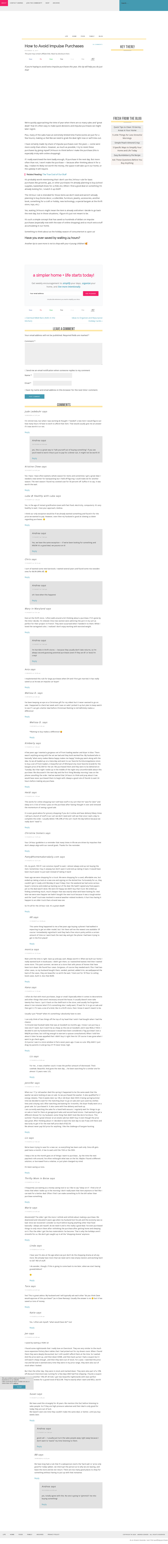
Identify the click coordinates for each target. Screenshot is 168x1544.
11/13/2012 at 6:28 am (32, 1337)
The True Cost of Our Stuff (54, 174)
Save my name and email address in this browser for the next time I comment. (62, 390)
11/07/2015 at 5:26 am (37, 726)
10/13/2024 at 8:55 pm (49, 1490)
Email (28, 383)
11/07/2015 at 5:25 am (32, 697)
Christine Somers (35, 833)
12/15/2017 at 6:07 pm (32, 470)
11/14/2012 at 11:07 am (32, 837)
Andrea (36, 440)
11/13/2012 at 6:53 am (32, 1211)
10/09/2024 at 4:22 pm (41, 1458)
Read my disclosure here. (60, 54)
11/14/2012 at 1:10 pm (32, 796)
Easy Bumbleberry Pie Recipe (127, 155)
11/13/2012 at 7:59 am (32, 1086)
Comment (30, 341)
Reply (27, 432)
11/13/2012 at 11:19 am (32, 991)
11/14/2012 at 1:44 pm (32, 747)
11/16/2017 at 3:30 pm (37, 1398)
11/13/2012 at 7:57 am (37, 1249)
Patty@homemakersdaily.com (42, 856)
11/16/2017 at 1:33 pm (32, 499)
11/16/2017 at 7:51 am (32, 612)
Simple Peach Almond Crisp (127, 142)
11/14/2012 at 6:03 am (37, 1060)
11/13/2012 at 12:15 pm (33, 953)
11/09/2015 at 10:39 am (32, 673)
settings (15, 1383)
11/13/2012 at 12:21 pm (33, 860)
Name (28, 375)
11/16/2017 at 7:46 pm (39, 537)
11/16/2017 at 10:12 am (32, 563)
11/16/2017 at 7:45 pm (39, 589)
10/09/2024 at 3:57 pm (32, 415)
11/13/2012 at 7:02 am (32, 1141)
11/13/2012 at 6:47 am (32, 1290)
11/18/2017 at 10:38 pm (37, 921)
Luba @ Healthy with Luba (40, 495)
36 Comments (97, 44)
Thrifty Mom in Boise (37, 1178)
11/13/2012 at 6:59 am (37, 1316)
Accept (19, 1387)
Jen (26, 1333)
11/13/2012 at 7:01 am (32, 1182)
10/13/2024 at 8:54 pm (39, 444)
